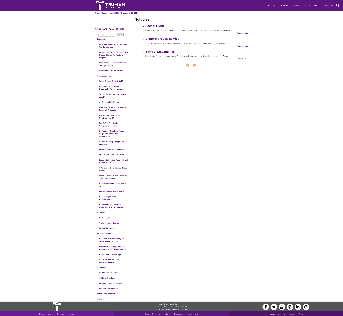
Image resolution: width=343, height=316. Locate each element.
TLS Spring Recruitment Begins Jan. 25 (112, 95)
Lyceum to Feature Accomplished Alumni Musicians (113, 161)
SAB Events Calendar (108, 273)
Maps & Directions (166, 304)
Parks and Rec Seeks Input (110, 254)
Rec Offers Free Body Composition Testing (108, 124)
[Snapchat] (306, 307)
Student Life (328, 5)
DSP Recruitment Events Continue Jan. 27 (109, 116)
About (316, 5)
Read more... (242, 33)
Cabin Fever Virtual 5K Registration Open (109, 261)
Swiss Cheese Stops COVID (111, 81)
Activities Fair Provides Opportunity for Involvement (111, 87)
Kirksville (176, 309)
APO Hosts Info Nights (109, 102)
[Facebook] (266, 307)
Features (101, 39)
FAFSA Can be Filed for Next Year (113, 155)
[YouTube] (282, 307)
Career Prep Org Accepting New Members (113, 143)
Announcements (104, 76)
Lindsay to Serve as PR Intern (111, 71)
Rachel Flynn (104, 218)
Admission (272, 5)
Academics (285, 5)
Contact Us (179, 304)
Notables (101, 212)
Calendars (101, 267)
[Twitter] (274, 307)
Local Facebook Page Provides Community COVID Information (112, 247)
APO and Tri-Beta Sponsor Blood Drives (113, 169)
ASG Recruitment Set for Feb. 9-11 (113, 185)
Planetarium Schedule (108, 288)
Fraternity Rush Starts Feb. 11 (111, 191)
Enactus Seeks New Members (112, 149)
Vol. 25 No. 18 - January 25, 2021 (124, 13)
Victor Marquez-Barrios (109, 223)
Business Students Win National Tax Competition (113, 45)
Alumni (307, 5)
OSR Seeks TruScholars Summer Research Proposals (113, 108)
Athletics (296, 5)
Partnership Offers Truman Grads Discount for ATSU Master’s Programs (113, 55)
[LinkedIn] (298, 307)
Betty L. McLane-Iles (108, 228)
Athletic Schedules (107, 278)
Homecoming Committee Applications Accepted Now (111, 206)
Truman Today (101, 13)
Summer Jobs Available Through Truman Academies (113, 177)
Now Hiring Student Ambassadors (107, 198)
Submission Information (107, 294)
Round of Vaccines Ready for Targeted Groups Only (111, 240)
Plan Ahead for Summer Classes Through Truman (113, 64)
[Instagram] (290, 307)
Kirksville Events (104, 233)
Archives (101, 299)
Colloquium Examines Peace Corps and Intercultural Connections (111, 134)
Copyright (159, 307)
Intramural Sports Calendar (111, 283)
